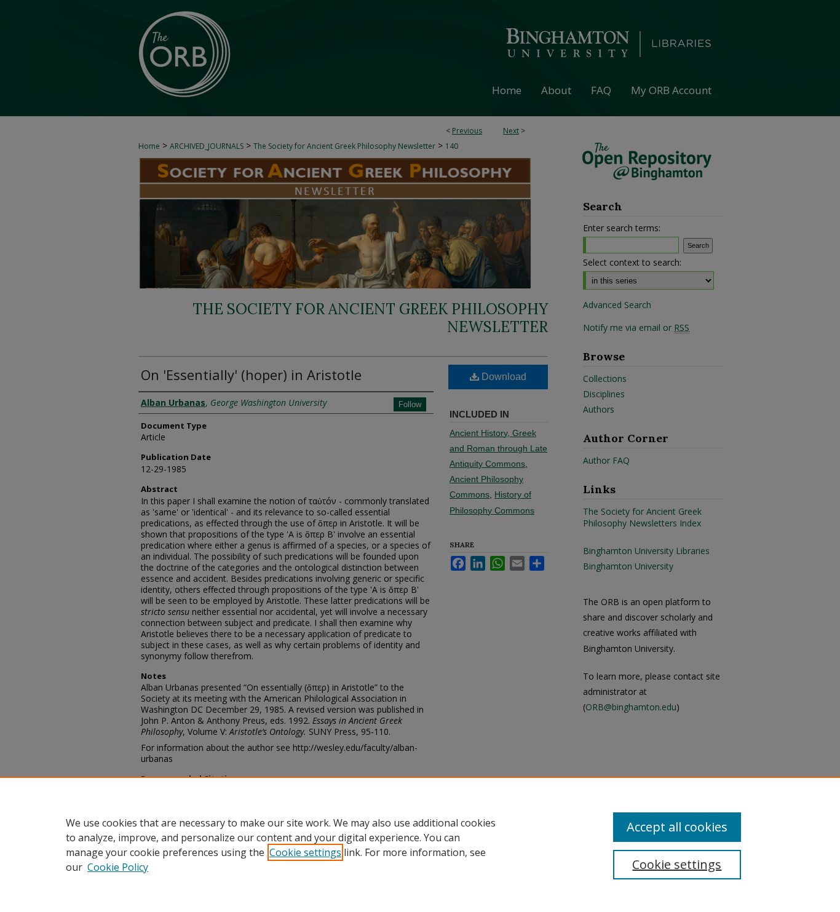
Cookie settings (305, 852)
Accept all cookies (677, 827)
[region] (420, 844)
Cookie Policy (117, 867)
